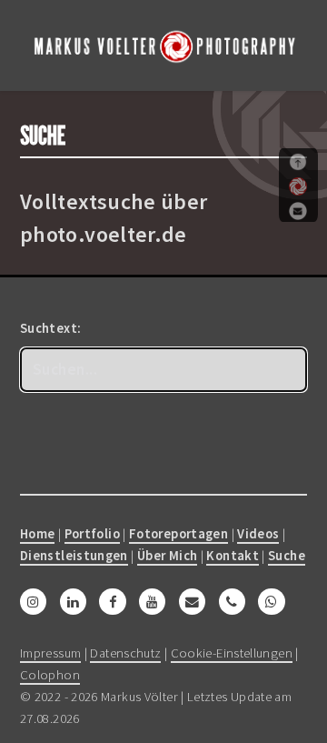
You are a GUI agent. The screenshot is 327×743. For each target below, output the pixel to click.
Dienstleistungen (74, 555)
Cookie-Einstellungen (231, 653)
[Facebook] (112, 602)
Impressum (50, 653)
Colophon (50, 675)
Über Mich (167, 555)
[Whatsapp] (271, 602)
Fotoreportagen (178, 534)
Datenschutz (125, 653)
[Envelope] (192, 602)
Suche (286, 555)
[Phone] (232, 602)
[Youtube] (152, 602)
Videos (258, 534)
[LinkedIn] (73, 602)
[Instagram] (33, 602)
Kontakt (232, 555)
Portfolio (92, 534)
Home (37, 534)
